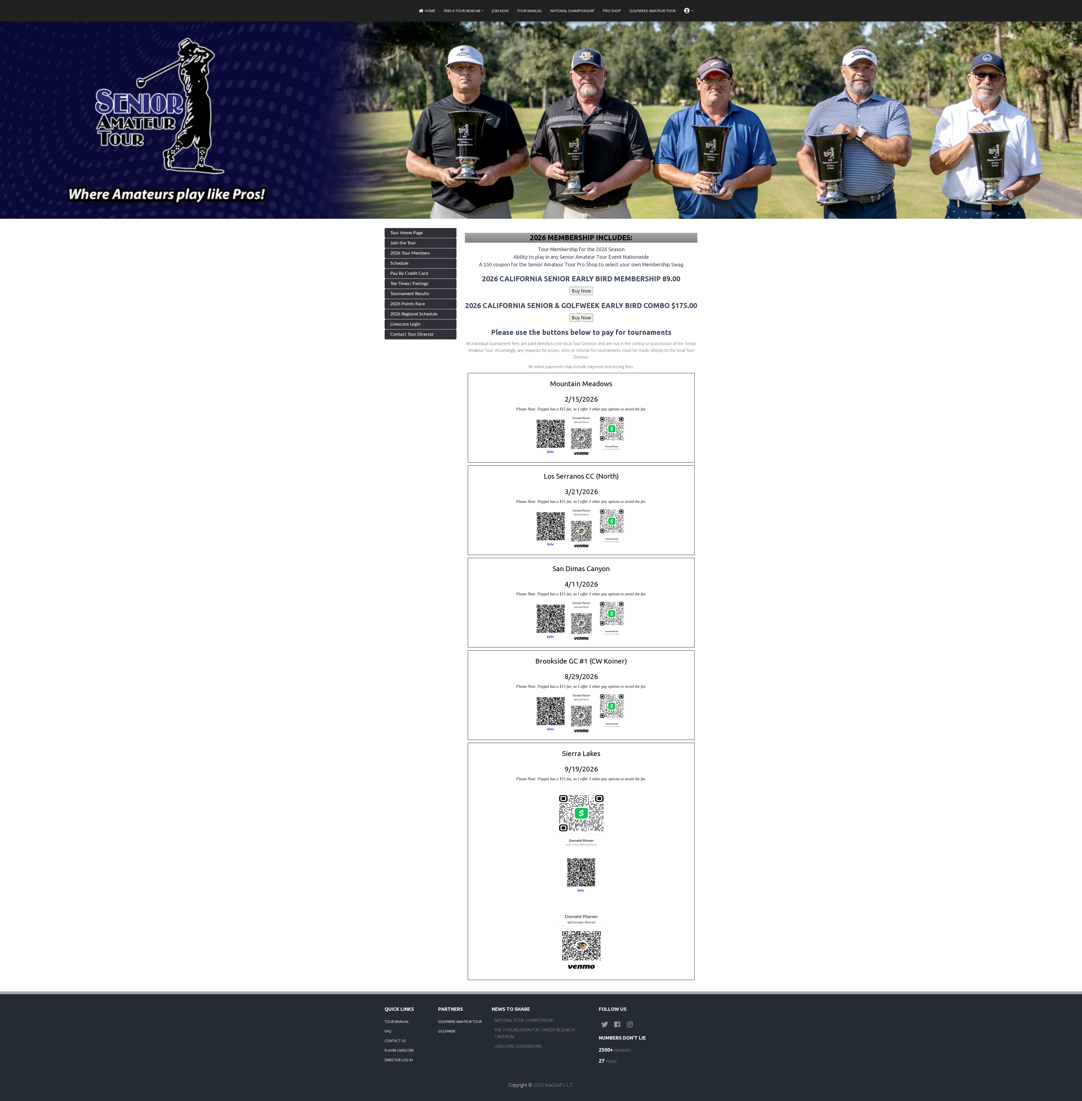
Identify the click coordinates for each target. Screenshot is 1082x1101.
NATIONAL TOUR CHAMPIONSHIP (524, 1020)
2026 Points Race (407, 304)
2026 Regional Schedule (413, 314)
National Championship (572, 10)
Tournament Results (409, 293)
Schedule (399, 263)
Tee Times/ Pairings (409, 283)
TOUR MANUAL (397, 1021)
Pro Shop (612, 10)
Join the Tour (403, 243)
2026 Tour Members (410, 253)
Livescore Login (405, 324)
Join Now (500, 10)
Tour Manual (529, 10)
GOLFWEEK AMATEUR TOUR (460, 1021)
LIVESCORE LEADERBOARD (518, 1046)
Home (429, 10)
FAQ (388, 1031)
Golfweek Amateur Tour (652, 10)
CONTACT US (395, 1040)
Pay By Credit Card (409, 273)
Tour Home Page (406, 233)
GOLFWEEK (446, 1031)
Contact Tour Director (412, 334)
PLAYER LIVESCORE (399, 1050)
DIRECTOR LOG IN (399, 1060)
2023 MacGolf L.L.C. (553, 1085)
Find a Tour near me (462, 10)
